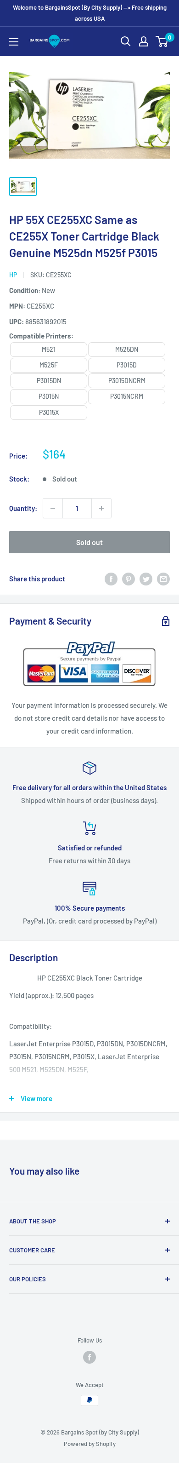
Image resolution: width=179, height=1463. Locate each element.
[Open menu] (13, 42)
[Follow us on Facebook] (89, 1357)
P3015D (127, 365)
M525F (48, 365)
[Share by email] (163, 578)
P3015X (49, 412)
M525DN (126, 349)
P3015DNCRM (126, 380)
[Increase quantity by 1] (101, 508)
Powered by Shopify (90, 1443)
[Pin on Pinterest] (128, 578)
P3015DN (49, 380)
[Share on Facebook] (111, 578)
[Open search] (126, 41)
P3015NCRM (126, 396)
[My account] (143, 41)
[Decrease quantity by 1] (52, 508)
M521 (49, 349)
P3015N (49, 396)
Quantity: (23, 508)
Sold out (89, 542)
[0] (162, 41)
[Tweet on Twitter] (146, 578)
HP (13, 275)
